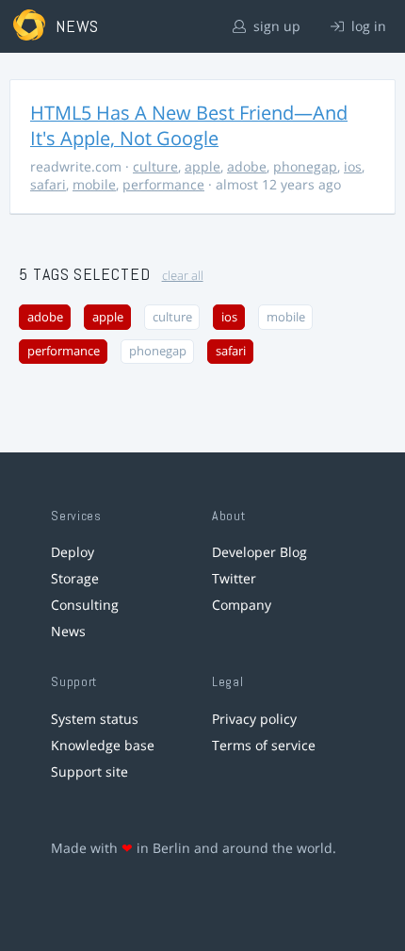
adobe (247, 166)
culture (155, 166)
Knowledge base (102, 745)
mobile (94, 184)
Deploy (72, 552)
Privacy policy (254, 719)
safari (48, 184)
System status (94, 719)
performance (163, 184)
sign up (275, 26)
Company (241, 605)
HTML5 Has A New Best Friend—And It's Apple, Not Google (189, 125)
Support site (89, 771)
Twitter (234, 578)
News (68, 631)
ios (353, 166)
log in (367, 26)
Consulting (85, 605)
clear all (182, 276)
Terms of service (264, 745)
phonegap (305, 166)
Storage (75, 578)
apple (202, 166)
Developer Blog (259, 552)
